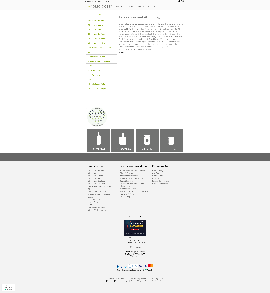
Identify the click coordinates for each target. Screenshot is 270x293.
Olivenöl (129, 6)
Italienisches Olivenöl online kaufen (134, 191)
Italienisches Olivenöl (128, 188)
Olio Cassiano (157, 173)
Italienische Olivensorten (130, 176)
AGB (161, 278)
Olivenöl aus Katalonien (97, 38)
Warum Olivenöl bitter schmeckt (133, 170)
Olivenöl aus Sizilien (95, 29)
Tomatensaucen (94, 70)
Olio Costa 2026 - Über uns (117, 278)
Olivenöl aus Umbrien (96, 43)
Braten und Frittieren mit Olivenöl (133, 178)
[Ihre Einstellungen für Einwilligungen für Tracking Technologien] (268, 220)
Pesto (90, 79)
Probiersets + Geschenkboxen (99, 47)
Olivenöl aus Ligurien (96, 25)
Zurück (121, 53)
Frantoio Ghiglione (159, 170)
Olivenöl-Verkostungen (97, 88)
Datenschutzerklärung (149, 278)
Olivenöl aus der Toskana (97, 34)
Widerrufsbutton (166, 281)
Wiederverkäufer (150, 281)
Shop (118, 6)
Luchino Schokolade (160, 184)
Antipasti (91, 66)
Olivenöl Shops (136, 281)
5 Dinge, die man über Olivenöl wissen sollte (132, 185)
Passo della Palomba (160, 181)
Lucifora (155, 178)
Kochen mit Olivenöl (128, 194)
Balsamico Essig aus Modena (99, 61)
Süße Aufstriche (94, 75)
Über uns (152, 6)
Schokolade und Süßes (97, 84)
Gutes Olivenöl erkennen (130, 181)
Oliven (90, 52)
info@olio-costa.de (137, 252)
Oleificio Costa (157, 176)
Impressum (134, 278)
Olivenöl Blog (125, 196)
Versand (141, 6)
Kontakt (110, 281)
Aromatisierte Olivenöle (97, 57)
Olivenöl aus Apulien (96, 20)
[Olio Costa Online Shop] (97, 127)
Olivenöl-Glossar (126, 173)
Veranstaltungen (122, 281)
